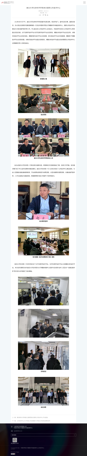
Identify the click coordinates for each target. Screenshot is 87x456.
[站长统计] (27, 453)
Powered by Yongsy (15, 452)
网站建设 (13, 449)
